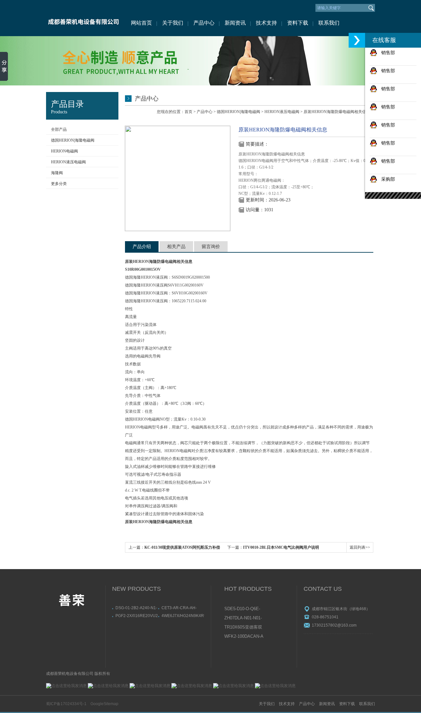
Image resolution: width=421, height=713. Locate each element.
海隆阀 (57, 173)
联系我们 (328, 23)
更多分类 (59, 183)
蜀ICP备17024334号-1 (66, 704)
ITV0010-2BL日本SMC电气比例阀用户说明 (281, 547)
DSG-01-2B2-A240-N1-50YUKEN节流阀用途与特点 (136, 608)
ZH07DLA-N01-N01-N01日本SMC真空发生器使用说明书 (243, 618)
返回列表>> (360, 547)
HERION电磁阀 (64, 151)
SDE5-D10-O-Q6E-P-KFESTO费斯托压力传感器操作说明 (243, 609)
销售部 (386, 52)
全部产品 (59, 129)
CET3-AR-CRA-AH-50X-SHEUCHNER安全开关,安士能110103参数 (182, 608)
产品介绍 (142, 246)
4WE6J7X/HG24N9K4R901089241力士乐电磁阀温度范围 (182, 615)
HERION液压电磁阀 (68, 162)
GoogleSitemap (104, 704)
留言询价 (211, 246)
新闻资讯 (235, 23)
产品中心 (203, 23)
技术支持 (266, 23)
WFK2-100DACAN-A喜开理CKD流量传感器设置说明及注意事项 (243, 637)
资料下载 (297, 23)
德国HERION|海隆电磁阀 (72, 140)
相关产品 (176, 246)
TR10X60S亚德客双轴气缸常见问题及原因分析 (243, 628)
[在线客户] (357, 40)
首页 (188, 111)
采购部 (386, 179)
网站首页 (141, 23)
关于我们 (172, 23)
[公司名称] (83, 18)
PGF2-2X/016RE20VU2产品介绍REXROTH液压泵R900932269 (136, 615)
